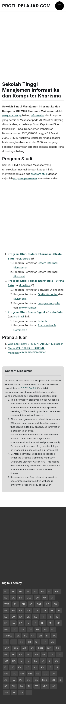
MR (22, 673)
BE (13, 610)
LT (35, 623)
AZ (47, 604)
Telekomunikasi (27, 307)
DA (44, 610)
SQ (53, 679)
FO (36, 654)
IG (28, 660)
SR (32, 635)
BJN (49, 648)
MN (30, 673)
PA (13, 679)
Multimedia (20, 298)
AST (39, 604)
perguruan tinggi (11, 115)
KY (42, 667)
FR (42, 591)
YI (14, 692)
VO (53, 686)
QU (28, 679)
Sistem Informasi (39, 254)
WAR (7, 604)
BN (5, 610)
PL (5, 591)
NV (28, 654)
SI (60, 679)
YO (21, 692)
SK (18, 635)
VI (52, 597)
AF (30, 604)
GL (28, 616)
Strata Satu (55, 312)
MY (52, 641)
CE (30, 629)
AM (24, 648)
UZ (37, 629)
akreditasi (24, 258)
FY (43, 654)
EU (13, 616)
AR (13, 591)
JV (12, 667)
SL (25, 635)
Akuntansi (19, 276)
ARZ (57, 591)
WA (6, 692)
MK (50, 623)
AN (32, 648)
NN (22, 629)
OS (56, 660)
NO (14, 629)
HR (50, 616)
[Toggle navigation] (59, 5)
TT (6, 641)
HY (44, 641)
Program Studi (17, 254)
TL (29, 686)
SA (36, 679)
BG (55, 604)
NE (37, 673)
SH (40, 635)
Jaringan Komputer (49, 303)
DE (20, 591)
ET (52, 610)
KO (35, 616)
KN (19, 667)
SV (37, 597)
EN (28, 591)
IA (43, 660)
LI (57, 667)
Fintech (42, 321)
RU (23, 604)
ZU (28, 692)
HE (5, 623)
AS (5, 679)
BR (13, 654)
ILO (35, 660)
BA (57, 648)
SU (13, 686)
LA (20, 623)
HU (42, 623)
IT (49, 591)
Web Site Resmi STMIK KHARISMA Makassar (35, 343)
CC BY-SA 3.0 (28, 388)
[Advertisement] (33, 40)
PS (20, 679)
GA (51, 654)
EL (59, 610)
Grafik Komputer (48, 294)
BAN (40, 648)
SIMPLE (8, 635)
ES (35, 591)
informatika (37, 115)
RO (53, 629)
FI (47, 635)
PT (20, 597)
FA (20, 616)
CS (28, 610)
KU (35, 667)
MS (58, 623)
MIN (6, 629)
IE (49, 660)
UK (44, 597)
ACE (6, 648)
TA (54, 635)
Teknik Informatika (40, 280)
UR (36, 641)
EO (5, 616)
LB (50, 667)
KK (45, 629)
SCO (44, 679)
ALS (16, 648)
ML (14, 673)
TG (21, 641)
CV (21, 654)
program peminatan (25, 178)
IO (21, 660)
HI (43, 616)
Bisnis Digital (36, 312)
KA (13, 623)
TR (29, 641)
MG (6, 673)
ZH (15, 604)
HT (27, 667)
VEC (45, 686)
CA (21, 610)
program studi (39, 174)
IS (5, 667)
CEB (29, 597)
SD (5, 686)
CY (36, 610)
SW (21, 686)
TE (36, 686)
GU (6, 660)
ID (57, 616)
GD (59, 654)
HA (13, 660)
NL (5, 597)
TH (13, 641)
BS (5, 654)
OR (53, 673)
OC (45, 673)
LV (28, 623)
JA (13, 597)
